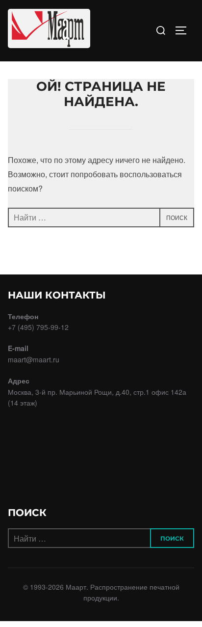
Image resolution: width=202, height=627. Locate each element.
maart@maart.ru (33, 359)
